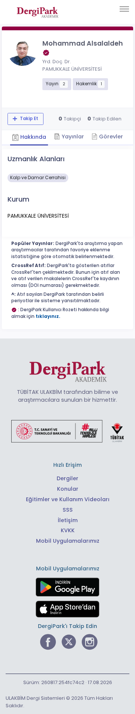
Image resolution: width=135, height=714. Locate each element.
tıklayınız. (48, 316)
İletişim (68, 520)
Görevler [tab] (110, 136)
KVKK (68, 530)
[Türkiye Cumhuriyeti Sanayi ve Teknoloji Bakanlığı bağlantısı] (67, 431)
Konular (67, 489)
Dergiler (67, 478)
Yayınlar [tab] (72, 136)
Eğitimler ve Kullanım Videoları (68, 499)
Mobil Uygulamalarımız (67, 541)
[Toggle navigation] (124, 8)
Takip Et (28, 119)
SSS (68, 510)
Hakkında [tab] (32, 137)
